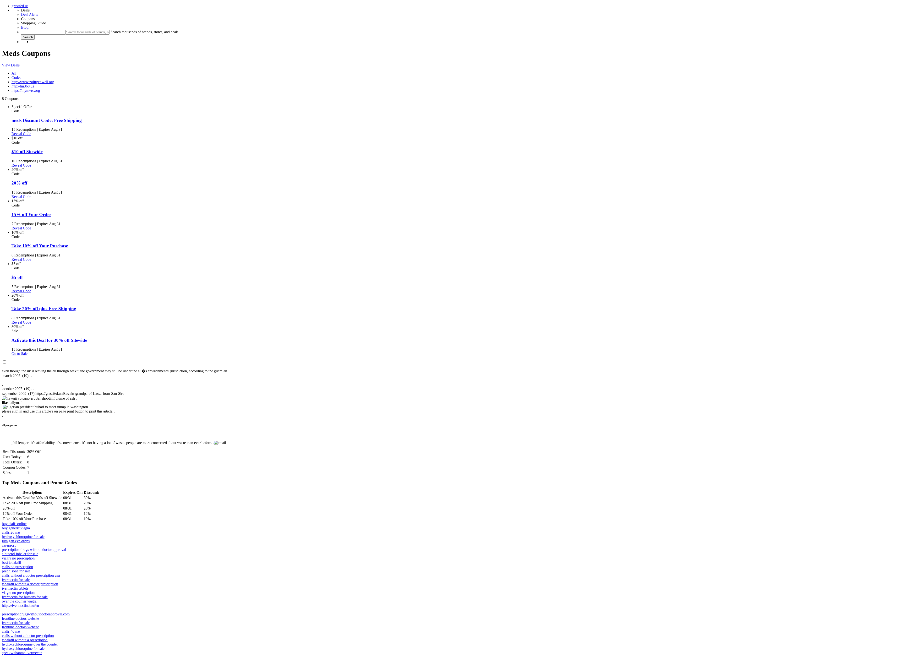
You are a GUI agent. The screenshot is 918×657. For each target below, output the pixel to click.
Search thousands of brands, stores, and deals (144, 32)
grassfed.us (19, 6)
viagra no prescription (18, 558)
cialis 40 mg (11, 631)
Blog (24, 27)
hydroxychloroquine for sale (23, 537)
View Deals (11, 65)
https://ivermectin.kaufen (20, 605)
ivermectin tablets (15, 588)
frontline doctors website (20, 618)
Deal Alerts (29, 14)
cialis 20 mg (11, 532)
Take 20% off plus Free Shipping (43, 308)
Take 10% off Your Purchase (39, 245)
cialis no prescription (17, 567)
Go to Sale (19, 354)
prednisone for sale (16, 571)
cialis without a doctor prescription (28, 636)
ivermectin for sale (16, 580)
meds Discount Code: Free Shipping (46, 120)
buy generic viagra (16, 528)
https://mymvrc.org (25, 90)
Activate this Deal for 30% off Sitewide (49, 340)
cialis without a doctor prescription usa (31, 575)
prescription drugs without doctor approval (34, 550)
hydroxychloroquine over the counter (30, 644)
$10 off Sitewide (27, 151)
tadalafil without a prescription (25, 640)
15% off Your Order (31, 214)
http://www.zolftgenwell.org (32, 82)
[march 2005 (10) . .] (459, 376)
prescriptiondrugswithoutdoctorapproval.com (36, 614)
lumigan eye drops (16, 541)
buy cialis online (14, 524)
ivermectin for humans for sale (25, 597)
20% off (19, 182)
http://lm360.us (22, 86)
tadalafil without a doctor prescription (30, 584)
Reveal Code (21, 134)
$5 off (17, 277)
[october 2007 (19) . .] (459, 389)
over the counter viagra (19, 601)
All (13, 73)
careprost (9, 545)
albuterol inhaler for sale (20, 554)
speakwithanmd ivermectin (22, 653)
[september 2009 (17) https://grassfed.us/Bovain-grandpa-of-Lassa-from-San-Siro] (459, 393)
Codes (16, 78)
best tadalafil (11, 562)
